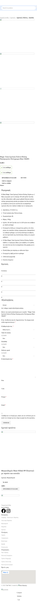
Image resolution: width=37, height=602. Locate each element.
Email (3, 405)
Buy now (23, 177)
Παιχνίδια (3, 526)
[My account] (35, 2)
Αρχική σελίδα (4, 17)
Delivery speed (5, 350)
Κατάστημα (4, 541)
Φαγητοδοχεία (11, 477)
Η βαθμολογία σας (7, 326)
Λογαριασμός (4, 538)
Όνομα (3, 397)
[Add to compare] (3, 467)
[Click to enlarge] (3, 152)
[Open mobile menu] (2, 2)
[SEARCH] (36, 7)
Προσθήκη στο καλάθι (9, 177)
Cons (2, 388)
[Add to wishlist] (13, 467)
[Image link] (10, 499)
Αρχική (3, 535)
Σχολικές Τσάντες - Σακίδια (25, 17)
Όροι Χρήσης (4, 552)
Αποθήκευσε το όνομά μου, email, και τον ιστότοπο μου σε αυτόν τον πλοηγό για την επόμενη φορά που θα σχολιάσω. (18, 417)
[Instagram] (8, 511)
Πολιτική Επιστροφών (7, 564)
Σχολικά (12, 17)
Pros (2, 380)
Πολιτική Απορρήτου (6, 555)
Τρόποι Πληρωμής (6, 558)
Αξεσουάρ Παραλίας (6, 520)
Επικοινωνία (4, 547)
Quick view (8, 467)
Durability (4, 341)
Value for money (6, 332)
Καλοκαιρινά (4, 523)
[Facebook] (3, 511)
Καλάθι (3, 544)
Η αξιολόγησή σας (7, 359)
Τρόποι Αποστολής (6, 561)
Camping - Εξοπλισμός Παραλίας (9, 517)
